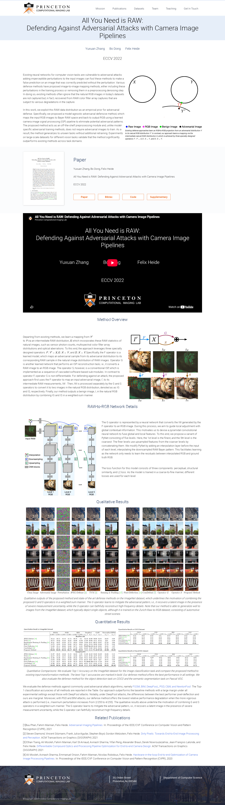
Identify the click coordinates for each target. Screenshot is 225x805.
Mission (100, 8)
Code (133, 197)
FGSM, (137, 686)
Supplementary (158, 197)
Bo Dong (115, 48)
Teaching (171, 8)
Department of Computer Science (182, 777)
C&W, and (171, 686)
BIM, (144, 686)
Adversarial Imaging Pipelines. (86, 725)
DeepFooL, (153, 686)
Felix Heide (132, 48)
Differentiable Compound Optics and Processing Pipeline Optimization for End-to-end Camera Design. (94, 746)
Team (155, 8)
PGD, (162, 686)
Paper (84, 197)
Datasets (139, 8)
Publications (119, 8)
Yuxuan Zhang (95, 48)
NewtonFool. (184, 686)
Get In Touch (191, 8)
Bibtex (108, 197)
